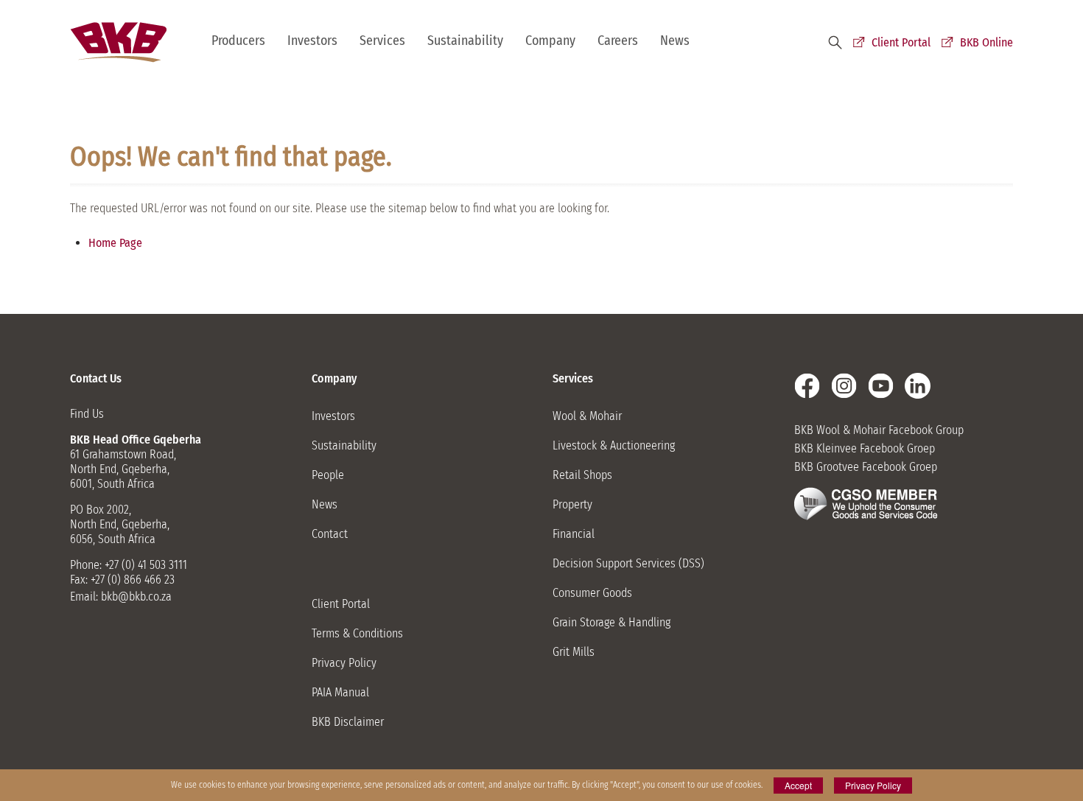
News (675, 40)
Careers (617, 40)
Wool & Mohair (587, 416)
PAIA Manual (340, 692)
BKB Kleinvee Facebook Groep (864, 448)
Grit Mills (574, 652)
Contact (330, 534)
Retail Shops (582, 475)
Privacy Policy (344, 663)
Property (572, 504)
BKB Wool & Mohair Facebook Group (879, 430)
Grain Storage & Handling (611, 622)
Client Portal (901, 42)
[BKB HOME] (118, 42)
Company (550, 40)
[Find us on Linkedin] (917, 386)
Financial (574, 534)
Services (382, 40)
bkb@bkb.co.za (136, 597)
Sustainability (465, 40)
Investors (312, 40)
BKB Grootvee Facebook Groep (865, 467)
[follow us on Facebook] (807, 386)
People (328, 475)
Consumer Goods (592, 593)
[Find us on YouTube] (881, 386)
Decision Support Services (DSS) (628, 563)
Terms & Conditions (357, 633)
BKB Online (986, 42)
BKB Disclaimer (348, 722)
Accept (798, 785)
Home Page (115, 243)
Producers (238, 40)
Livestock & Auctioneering (614, 445)
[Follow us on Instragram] (844, 386)
